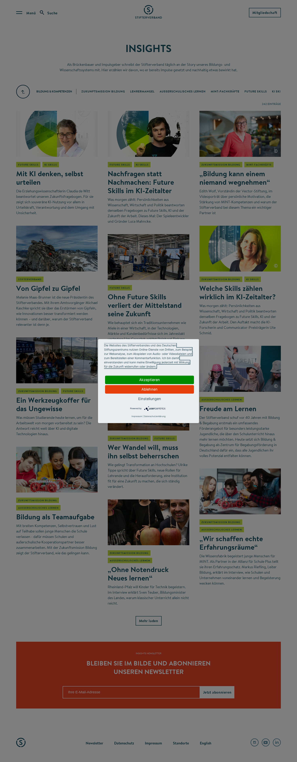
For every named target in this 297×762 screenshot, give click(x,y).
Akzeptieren (149, 380)
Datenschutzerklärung (154, 416)
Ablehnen (149, 389)
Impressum (137, 416)
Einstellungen (149, 399)
